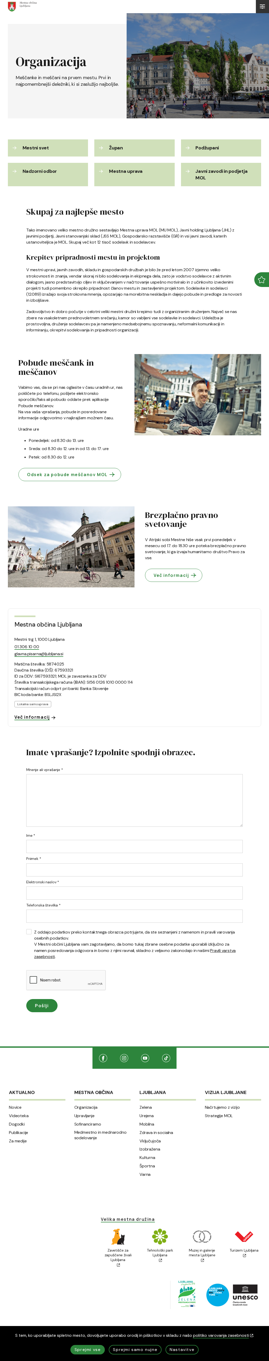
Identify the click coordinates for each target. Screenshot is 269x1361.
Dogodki (17, 1124)
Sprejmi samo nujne (135, 1349)
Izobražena (149, 1149)
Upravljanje (84, 1115)
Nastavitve (182, 1349)
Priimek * (33, 858)
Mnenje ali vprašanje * (44, 769)
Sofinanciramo (87, 1124)
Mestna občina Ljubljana (48, 624)
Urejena (146, 1115)
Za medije (18, 1141)
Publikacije (18, 1132)
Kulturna (147, 1157)
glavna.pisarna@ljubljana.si (38, 654)
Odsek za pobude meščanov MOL (67, 474)
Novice (15, 1107)
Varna (145, 1174)
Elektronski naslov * (42, 882)
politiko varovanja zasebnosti (221, 1335)
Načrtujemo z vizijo (222, 1107)
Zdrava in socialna (156, 1132)
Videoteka (19, 1115)
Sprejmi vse (88, 1349)
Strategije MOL (219, 1115)
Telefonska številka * (43, 905)
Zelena (145, 1107)
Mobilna (146, 1124)
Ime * (30, 835)
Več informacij (171, 575)
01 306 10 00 (26, 646)
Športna (147, 1166)
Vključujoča (150, 1141)
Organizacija (85, 1107)
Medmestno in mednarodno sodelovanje (100, 1135)
